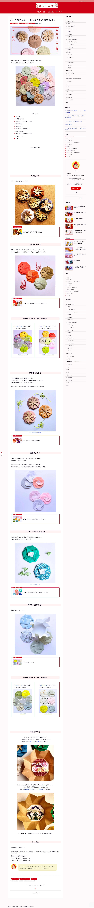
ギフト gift (69, 70)
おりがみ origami (15, 23)
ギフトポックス (71, 73)
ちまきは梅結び (39, 789)
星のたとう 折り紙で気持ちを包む (32, 232)
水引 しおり (70, 99)
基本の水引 (70, 94)
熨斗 (68, 102)
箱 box (69, 52)
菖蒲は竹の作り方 (28, 789)
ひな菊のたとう (20, 123)
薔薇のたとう (19, 126)
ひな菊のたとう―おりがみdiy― (31, 440)
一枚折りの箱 (70, 62)
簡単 (34, 881)
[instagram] (80, 1)
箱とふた (70, 65)
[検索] (85, 1)
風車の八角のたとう (21, 131)
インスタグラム (17, 326)
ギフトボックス (71, 54)
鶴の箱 (69, 49)
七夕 (68, 83)
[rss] (83, 1)
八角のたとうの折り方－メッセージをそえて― (35, 303)
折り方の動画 (23, 713)
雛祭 (68, 89)
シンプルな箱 (70, 57)
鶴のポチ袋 (70, 47)
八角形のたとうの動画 (23, 354)
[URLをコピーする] (2, 455)
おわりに (18, 138)
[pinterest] (82, 1)
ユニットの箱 (70, 60)
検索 (80, 198)
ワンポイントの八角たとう (23, 128)
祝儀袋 (69, 31)
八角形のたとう (20, 119)
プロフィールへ (75, 188)
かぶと (44, 785)
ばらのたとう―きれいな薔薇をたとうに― (34, 519)
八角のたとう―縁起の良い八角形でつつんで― (35, 592)
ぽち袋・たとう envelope (23, 23)
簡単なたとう (32, 23)
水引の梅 (37, 741)
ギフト (30, 881)
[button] (35, 889)
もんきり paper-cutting (72, 39)
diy (12, 881)
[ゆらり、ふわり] (47, 5)
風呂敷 (69, 75)
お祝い (26, 881)
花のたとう (70, 36)
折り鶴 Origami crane (72, 41)
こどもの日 (70, 81)
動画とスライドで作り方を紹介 (24, 121)
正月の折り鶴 (70, 44)
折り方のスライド (48, 713)
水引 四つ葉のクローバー (35, 432)
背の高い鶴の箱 (69, 124)
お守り (69, 23)
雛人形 (32, 741)
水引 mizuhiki (70, 91)
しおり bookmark (71, 26)
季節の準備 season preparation (74, 78)
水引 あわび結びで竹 (35, 584)
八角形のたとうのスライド (48, 354)
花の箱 (69, 67)
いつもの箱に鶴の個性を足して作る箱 (73, 121)
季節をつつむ (19, 136)
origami (16, 881)
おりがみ (21, 881)
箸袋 (68, 86)
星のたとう (18, 116)
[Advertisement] (35, 158)
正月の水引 (70, 97)
